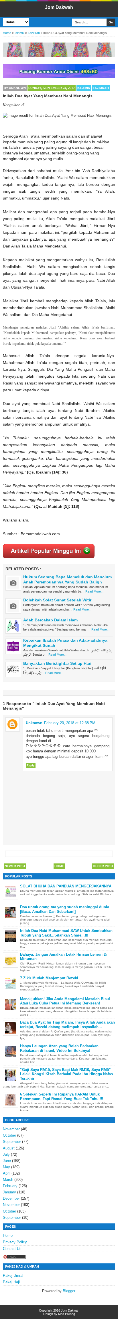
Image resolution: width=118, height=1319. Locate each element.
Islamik (83, 88)
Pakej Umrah (13, 1275)
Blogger (69, 1291)
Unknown (34, 723)
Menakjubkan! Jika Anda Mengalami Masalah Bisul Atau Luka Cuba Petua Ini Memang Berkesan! (65, 1001)
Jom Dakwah (59, 7)
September (12, 1141)
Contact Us (12, 1248)
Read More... (94, 591)
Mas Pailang (66, 1314)
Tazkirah (101, 88)
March (8, 1179)
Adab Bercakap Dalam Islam (50, 620)
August (9, 1148)
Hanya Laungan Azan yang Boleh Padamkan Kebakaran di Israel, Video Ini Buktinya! (59, 1048)
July (6, 1154)
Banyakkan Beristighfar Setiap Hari (57, 663)
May (6, 1167)
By (15, 88)
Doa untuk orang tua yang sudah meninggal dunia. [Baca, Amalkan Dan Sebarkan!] (65, 909)
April (6, 1173)
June (7, 1161)
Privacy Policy (15, 1242)
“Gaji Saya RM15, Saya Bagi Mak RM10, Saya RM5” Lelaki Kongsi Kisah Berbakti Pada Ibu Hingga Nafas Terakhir (66, 1074)
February (10, 1186)
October (9, 1135)
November (11, 1129)
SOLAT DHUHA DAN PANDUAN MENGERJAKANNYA (65, 886)
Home (59, 866)
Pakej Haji (11, 1282)
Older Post (103, 866)
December (11, 1198)
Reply (31, 765)
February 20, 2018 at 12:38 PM (69, 723)
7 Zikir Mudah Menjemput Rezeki (49, 978)
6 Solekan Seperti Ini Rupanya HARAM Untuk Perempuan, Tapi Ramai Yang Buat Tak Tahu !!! (61, 1096)
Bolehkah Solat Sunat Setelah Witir (57, 600)
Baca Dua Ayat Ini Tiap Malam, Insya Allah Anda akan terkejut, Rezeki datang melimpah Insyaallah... (67, 1024)
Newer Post (15, 866)
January (9, 1192)
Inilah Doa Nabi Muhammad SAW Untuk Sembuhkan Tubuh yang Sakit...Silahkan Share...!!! (66, 933)
